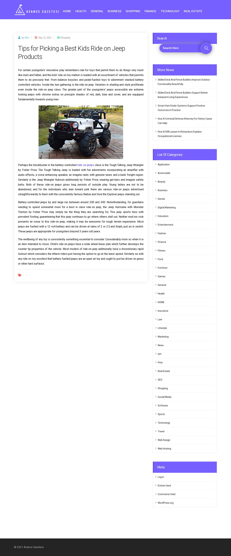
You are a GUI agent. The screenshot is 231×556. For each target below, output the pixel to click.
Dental (161, 199)
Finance (150, 11)
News (161, 345)
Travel (161, 431)
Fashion (162, 233)
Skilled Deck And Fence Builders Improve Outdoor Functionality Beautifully (184, 81)
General (97, 11)
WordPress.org (166, 502)
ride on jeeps (85, 165)
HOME (67, 11)
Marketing (163, 336)
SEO (160, 379)
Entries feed (164, 485)
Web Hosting (164, 448)
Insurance (163, 310)
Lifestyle (162, 328)
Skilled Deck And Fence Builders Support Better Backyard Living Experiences (183, 94)
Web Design (164, 440)
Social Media (164, 397)
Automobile (164, 173)
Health (80, 11)
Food (160, 259)
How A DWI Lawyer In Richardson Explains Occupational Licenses (180, 133)
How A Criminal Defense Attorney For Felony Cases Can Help (185, 120)
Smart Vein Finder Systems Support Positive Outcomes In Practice (181, 107)
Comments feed (166, 494)
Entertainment (165, 224)
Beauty (161, 181)
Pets (160, 362)
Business (114, 11)
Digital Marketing (167, 207)
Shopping (133, 11)
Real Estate (193, 11)
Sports (161, 414)
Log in (161, 477)
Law (160, 319)
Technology (170, 11)
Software (163, 405)
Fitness (161, 250)
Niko (27, 37)
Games (161, 276)
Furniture (162, 267)
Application (164, 164)
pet (159, 354)
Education (163, 216)
